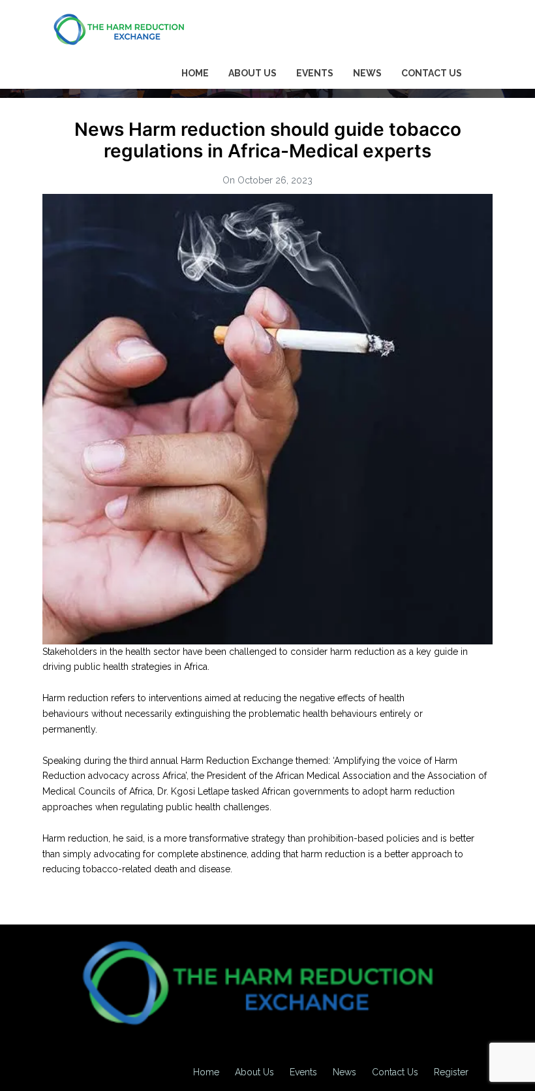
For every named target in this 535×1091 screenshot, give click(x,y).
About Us (252, 73)
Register (451, 1072)
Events (314, 73)
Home (195, 73)
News (367, 73)
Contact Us (431, 73)
